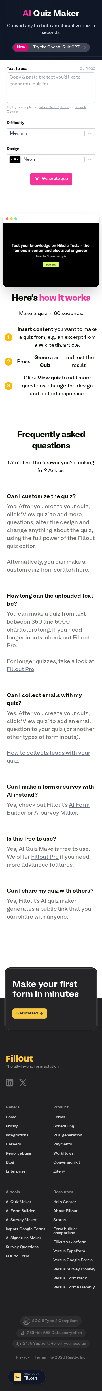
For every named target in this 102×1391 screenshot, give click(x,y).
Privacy (23, 1357)
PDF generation (67, 1135)
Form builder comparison (65, 1231)
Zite (57, 1171)
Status (59, 1220)
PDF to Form (17, 1256)
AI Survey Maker (21, 1220)
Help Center (64, 1202)
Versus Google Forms (73, 1260)
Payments (62, 1144)
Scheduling (63, 1126)
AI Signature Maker (23, 1238)
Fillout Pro (20, 669)
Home (11, 1117)
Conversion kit (66, 1162)
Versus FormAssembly (74, 1287)
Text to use (17, 69)
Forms (59, 1117)
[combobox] (10, 133)
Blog (10, 1162)
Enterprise (16, 1171)
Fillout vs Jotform (69, 1242)
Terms (40, 1357)
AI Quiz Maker (18, 1202)
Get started (27, 1013)
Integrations (17, 1135)
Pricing (12, 1126)
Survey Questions (22, 1247)
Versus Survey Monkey (74, 1269)
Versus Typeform (69, 1251)
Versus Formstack (70, 1278)
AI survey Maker (55, 813)
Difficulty (15, 123)
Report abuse (18, 1153)
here (82, 570)
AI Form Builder (20, 1211)
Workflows (63, 1153)
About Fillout (65, 1211)
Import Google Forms (25, 1229)
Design (13, 149)
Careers (13, 1144)
